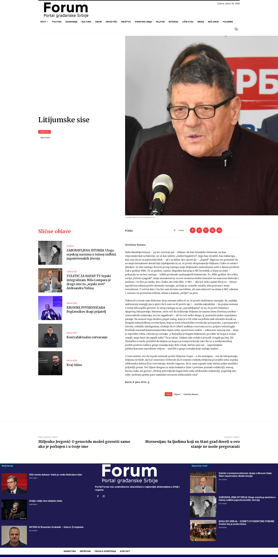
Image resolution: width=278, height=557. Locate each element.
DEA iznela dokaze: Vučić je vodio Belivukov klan (55, 474)
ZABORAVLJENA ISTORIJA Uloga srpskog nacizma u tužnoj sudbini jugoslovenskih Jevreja (91, 254)
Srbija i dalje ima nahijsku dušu (45, 501)
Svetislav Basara (190, 394)
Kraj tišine (74, 365)
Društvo (70, 246)
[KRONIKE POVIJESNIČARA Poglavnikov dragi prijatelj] (50, 308)
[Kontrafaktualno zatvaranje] (50, 336)
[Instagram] (104, 496)
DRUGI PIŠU (72, 303)
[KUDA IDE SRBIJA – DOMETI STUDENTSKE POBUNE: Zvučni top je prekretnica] (203, 530)
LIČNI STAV (44, 131)
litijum (177, 394)
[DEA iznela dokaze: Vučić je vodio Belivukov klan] (14, 483)
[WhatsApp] (212, 230)
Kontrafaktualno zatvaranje (87, 337)
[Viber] (206, 230)
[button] (236, 29)
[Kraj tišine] (50, 363)
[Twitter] (199, 230)
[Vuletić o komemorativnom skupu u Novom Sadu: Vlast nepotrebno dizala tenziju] (203, 482)
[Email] (219, 230)
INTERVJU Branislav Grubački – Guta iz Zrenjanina (56, 527)
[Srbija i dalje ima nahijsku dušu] (14, 510)
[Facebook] (192, 230)
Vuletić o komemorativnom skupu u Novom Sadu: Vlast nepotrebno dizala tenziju (245, 474)
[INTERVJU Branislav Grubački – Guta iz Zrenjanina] (14, 536)
